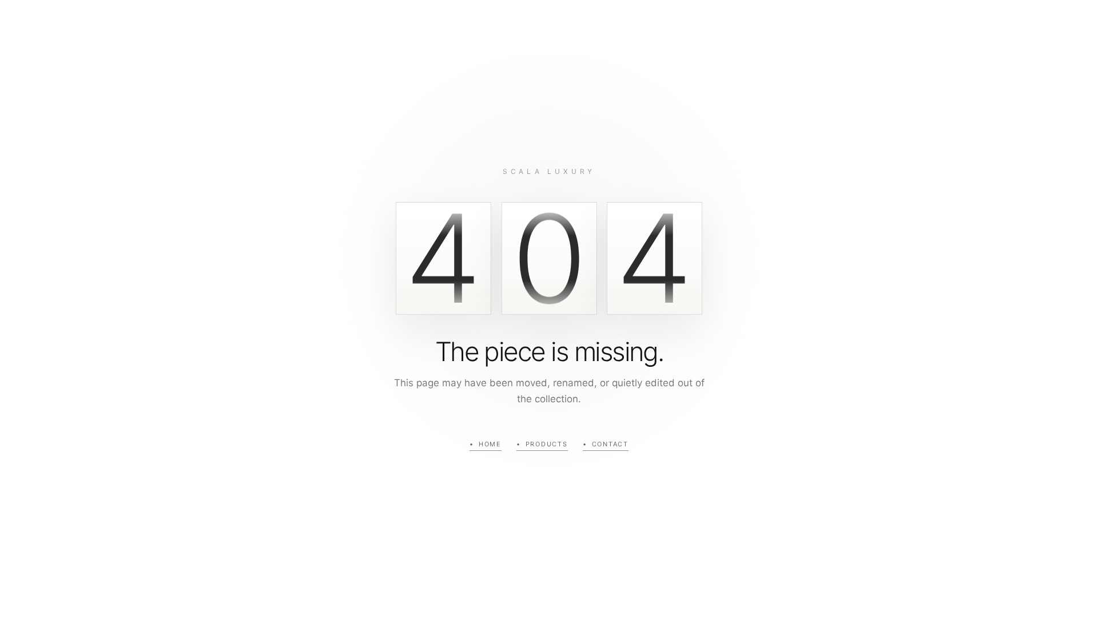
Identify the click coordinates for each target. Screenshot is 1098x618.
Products (547, 444)
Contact (610, 444)
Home (490, 444)
